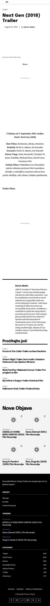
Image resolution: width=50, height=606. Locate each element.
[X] (22, 69)
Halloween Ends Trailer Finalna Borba (20, 389)
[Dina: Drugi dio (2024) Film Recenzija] (37, 449)
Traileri (5, 10)
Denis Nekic (29, 27)
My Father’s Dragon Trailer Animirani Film (22, 381)
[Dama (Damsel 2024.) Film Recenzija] (37, 420)
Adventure (6, 429)
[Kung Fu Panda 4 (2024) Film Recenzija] (13, 449)
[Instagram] (17, 600)
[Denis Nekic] (8, 309)
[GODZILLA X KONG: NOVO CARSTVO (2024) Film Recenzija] (13, 420)
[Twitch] (28, 600)
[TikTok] (22, 600)
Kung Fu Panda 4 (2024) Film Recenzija (19, 540)
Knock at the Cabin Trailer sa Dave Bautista (24, 351)
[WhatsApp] (33, 69)
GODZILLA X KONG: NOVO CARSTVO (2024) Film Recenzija (13, 434)
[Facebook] (16, 69)
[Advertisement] (25, 104)
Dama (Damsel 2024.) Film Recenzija (18, 533)
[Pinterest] (27, 69)
